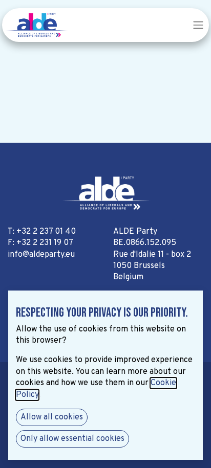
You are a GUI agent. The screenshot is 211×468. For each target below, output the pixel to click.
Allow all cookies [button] (51, 417)
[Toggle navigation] (198, 25)
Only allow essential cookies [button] (72, 439)
